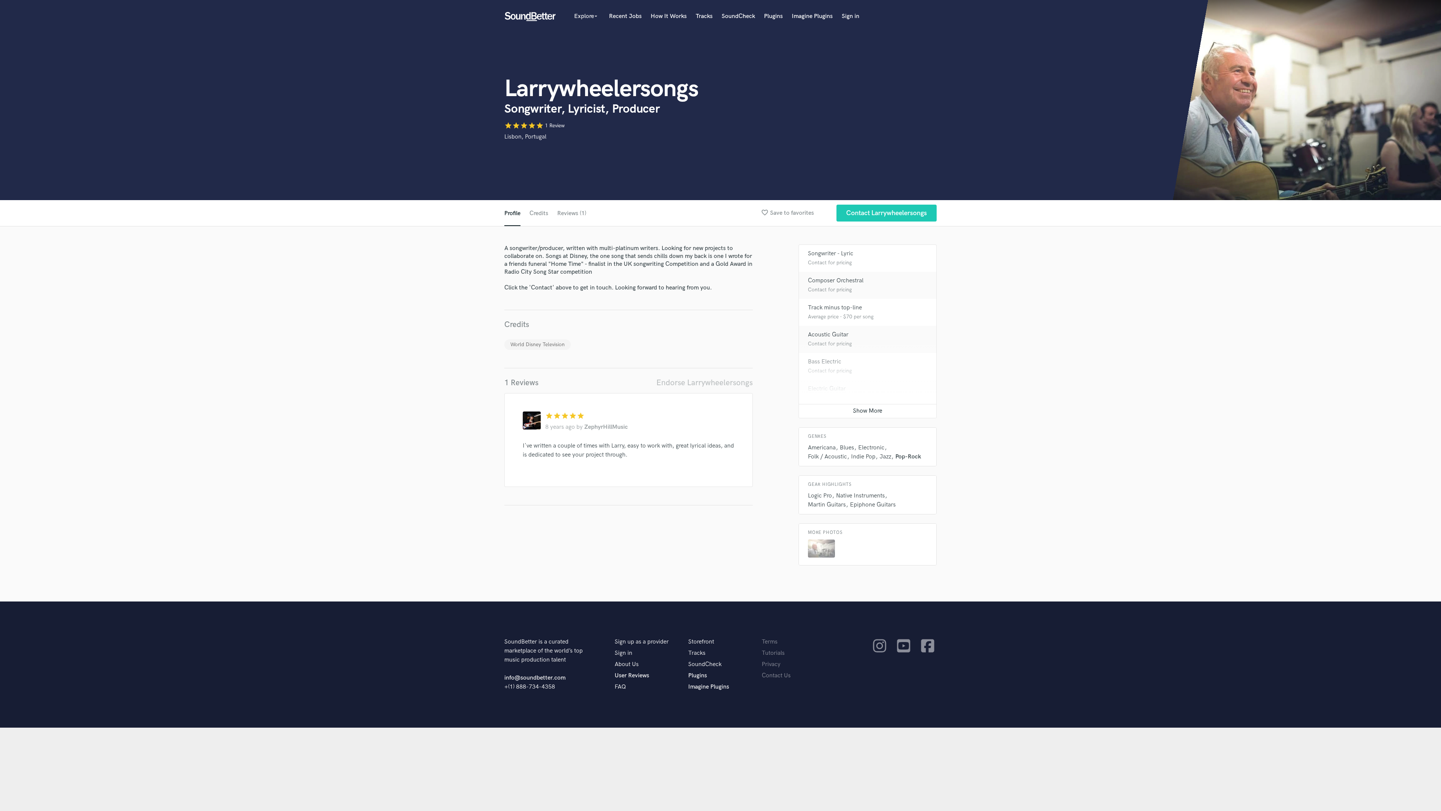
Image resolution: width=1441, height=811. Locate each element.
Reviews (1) (571, 213)
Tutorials (773, 653)
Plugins (773, 16)
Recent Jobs (625, 16)
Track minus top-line (835, 307)
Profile (512, 213)
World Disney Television (537, 344)
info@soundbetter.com (535, 677)
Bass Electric (824, 361)
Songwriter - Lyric (830, 253)
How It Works (669, 16)
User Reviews (632, 675)
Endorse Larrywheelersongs (704, 382)
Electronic (871, 447)
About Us (627, 664)
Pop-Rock (908, 456)
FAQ (620, 686)
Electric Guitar (827, 388)
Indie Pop (863, 456)
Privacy (771, 664)
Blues (847, 447)
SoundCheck (738, 16)
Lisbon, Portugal (525, 136)
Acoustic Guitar (828, 334)
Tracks (704, 16)
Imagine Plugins (812, 16)
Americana (822, 447)
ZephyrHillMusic (606, 427)
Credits (538, 213)
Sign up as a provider (642, 641)
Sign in (850, 16)
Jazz (885, 456)
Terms (770, 641)
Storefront (701, 641)
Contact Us (776, 675)
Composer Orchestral (835, 280)
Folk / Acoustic (827, 456)
